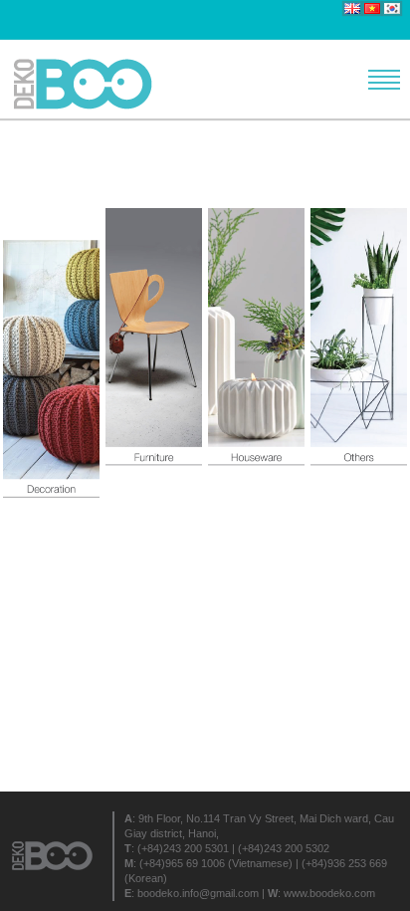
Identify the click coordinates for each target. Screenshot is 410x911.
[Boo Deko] (89, 84)
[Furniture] (153, 354)
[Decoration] (51, 354)
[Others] (358, 354)
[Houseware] (256, 354)
